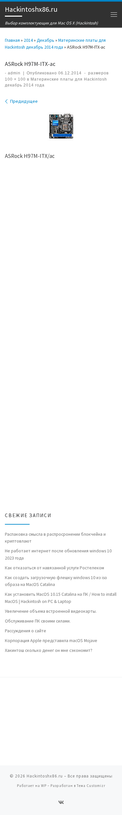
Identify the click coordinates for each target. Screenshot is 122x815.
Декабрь (45, 40)
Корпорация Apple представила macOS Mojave (51, 640)
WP (44, 785)
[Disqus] (61, 259)
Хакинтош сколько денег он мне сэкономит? (48, 650)
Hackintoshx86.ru (45, 776)
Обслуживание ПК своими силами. (38, 621)
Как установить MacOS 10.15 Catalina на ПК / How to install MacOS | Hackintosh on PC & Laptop (60, 597)
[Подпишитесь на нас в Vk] (61, 803)
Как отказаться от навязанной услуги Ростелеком (54, 568)
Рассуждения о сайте (25, 631)
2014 (28, 40)
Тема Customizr (91, 785)
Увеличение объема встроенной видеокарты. (51, 611)
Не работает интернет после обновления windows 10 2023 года (58, 554)
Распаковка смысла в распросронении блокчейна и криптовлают (55, 537)
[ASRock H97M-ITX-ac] (61, 126)
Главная (12, 40)
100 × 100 (15, 79)
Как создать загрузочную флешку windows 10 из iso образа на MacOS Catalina (56, 581)
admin (14, 73)
